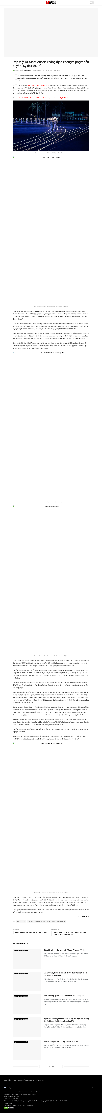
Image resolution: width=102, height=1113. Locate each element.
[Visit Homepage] (51, 2)
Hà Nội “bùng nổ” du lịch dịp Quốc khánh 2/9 (61, 1041)
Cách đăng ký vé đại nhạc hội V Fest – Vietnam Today (64, 950)
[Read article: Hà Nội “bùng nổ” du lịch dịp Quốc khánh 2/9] (27, 1050)
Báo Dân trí (85, 917)
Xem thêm (51, 1066)
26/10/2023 (36, 70)
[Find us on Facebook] (89, 1088)
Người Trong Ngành (31, 1080)
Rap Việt (30, 921)
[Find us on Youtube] (97, 1088)
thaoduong (27, 70)
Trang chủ (7, 1080)
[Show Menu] (5, 2)
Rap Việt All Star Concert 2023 (38, 85)
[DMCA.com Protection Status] (9, 1107)
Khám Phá (21, 1080)
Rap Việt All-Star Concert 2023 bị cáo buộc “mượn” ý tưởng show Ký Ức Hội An (44, 98)
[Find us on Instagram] (94, 1088)
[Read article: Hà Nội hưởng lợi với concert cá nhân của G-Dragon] (27, 1004)
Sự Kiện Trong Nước (54, 70)
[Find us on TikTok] (92, 1088)
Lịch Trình (41, 1080)
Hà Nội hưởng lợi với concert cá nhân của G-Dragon (63, 996)
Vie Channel (61, 921)
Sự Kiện (14, 1080)
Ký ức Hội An (21, 921)
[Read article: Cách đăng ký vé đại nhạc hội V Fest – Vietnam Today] (27, 959)
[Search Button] (97, 2)
